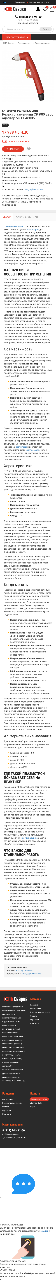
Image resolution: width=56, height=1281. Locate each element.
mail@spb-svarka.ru (28, 23)
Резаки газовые (42, 43)
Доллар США (36, 1103)
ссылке (44, 1231)
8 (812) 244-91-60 (24, 970)
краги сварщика (29, 838)
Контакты (34, 1023)
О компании (20, 2)
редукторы (21, 447)
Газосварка (23, 43)
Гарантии (34, 1020)
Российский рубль (39, 1099)
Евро (32, 1107)
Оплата (33, 1016)
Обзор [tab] (6, 216)
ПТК (5, 125)
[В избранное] (29, 149)
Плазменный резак (13, 226)
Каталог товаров (15, 37)
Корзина (34, 1005)
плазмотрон (33, 229)
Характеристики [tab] (27, 216)
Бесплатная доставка (39, 2)
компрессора (32, 450)
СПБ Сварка (8, 43)
